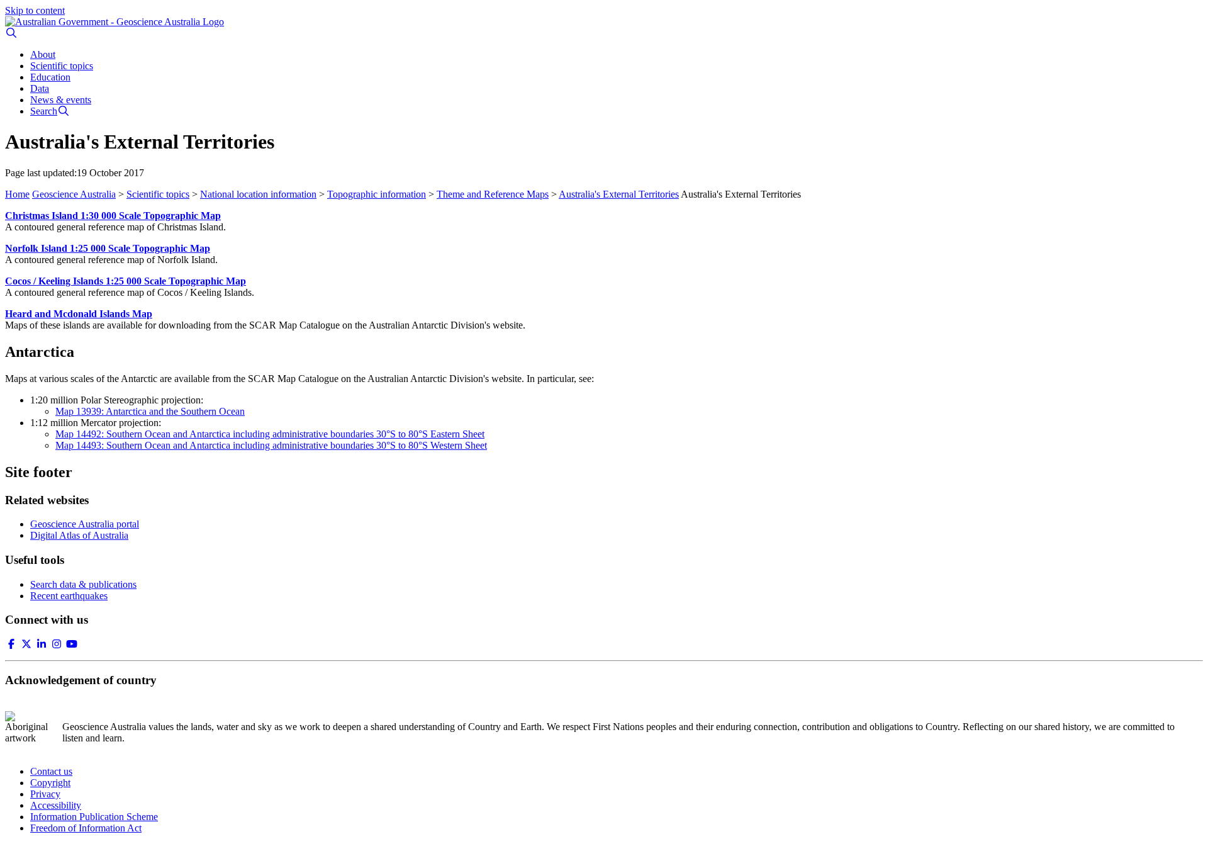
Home (17, 194)
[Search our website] (11, 33)
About (42, 54)
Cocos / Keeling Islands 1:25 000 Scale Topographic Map (125, 281)
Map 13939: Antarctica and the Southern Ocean (150, 411)
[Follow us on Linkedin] (41, 644)
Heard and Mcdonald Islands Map (78, 313)
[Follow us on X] (26, 644)
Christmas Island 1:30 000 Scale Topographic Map (113, 215)
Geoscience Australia (74, 194)
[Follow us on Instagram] (56, 644)
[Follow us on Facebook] (11, 644)
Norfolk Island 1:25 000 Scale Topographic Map (107, 248)
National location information (258, 194)
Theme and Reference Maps (493, 194)
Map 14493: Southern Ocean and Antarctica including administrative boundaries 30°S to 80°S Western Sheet (271, 445)
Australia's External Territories (619, 194)
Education (50, 77)
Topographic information (376, 194)
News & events (60, 99)
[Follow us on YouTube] (71, 644)
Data (39, 88)
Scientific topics (61, 65)
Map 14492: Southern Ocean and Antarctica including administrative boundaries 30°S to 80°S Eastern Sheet (269, 434)
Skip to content (35, 10)
